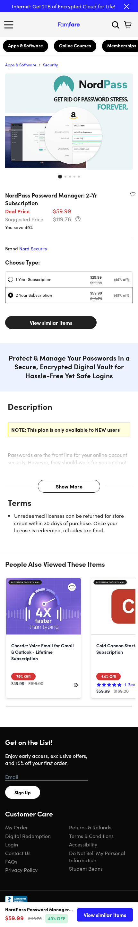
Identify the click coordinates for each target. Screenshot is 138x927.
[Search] (115, 24)
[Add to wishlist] (133, 194)
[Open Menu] (10, 24)
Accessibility (83, 844)
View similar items (51, 322)
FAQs (11, 861)
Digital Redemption (28, 835)
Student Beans (86, 868)
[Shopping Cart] (127, 25)
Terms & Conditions (91, 835)
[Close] (126, 6)
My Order (16, 827)
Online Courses (75, 45)
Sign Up (22, 792)
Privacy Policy (21, 869)
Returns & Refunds (90, 827)
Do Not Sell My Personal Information (97, 856)
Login (11, 844)
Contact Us (17, 852)
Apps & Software (25, 45)
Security (50, 65)
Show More (69, 486)
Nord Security (33, 248)
